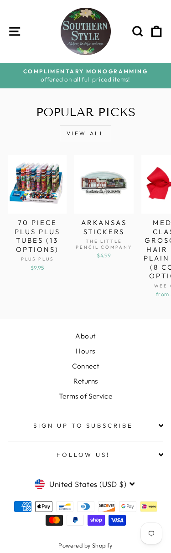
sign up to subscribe (83, 425)
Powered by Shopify (85, 545)
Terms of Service (86, 396)
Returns (85, 381)
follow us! (83, 454)
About (85, 336)
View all (86, 133)
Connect (85, 366)
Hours (85, 351)
